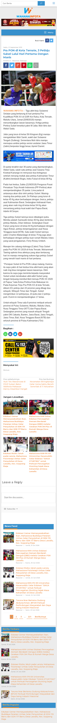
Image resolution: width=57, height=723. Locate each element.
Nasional (15, 61)
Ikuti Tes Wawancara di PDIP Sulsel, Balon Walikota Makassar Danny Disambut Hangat (15, 384)
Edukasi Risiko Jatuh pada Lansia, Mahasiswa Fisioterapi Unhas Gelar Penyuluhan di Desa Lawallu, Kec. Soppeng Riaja (33, 572)
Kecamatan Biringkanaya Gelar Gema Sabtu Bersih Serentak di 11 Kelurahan (42, 383)
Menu (50, 32)
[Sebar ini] (6, 65)
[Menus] (55, 3)
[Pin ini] (24, 65)
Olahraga (23, 61)
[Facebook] (47, 40)
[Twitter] (51, 40)
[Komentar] (36, 65)
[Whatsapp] (30, 65)
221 (29, 617)
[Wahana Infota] (28, 13)
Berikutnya (40, 617)
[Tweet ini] (12, 65)
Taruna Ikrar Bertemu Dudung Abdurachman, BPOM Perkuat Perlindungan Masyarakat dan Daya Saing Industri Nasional (33, 604)
